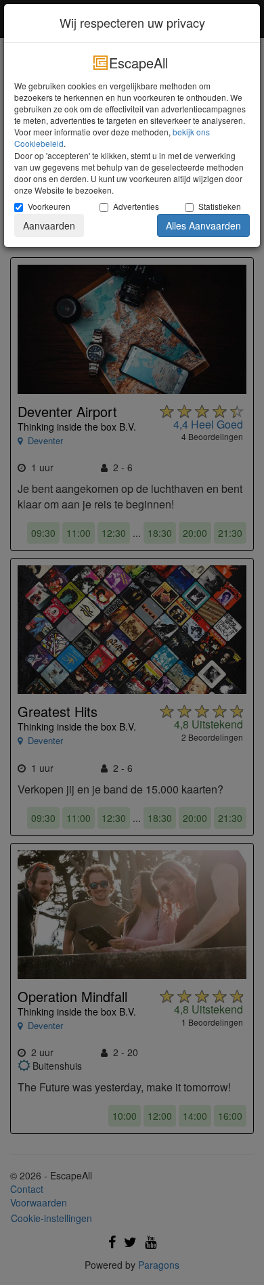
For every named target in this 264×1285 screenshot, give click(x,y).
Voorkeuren (49, 206)
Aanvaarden (49, 225)
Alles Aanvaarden (203, 225)
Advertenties (136, 206)
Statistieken (219, 206)
